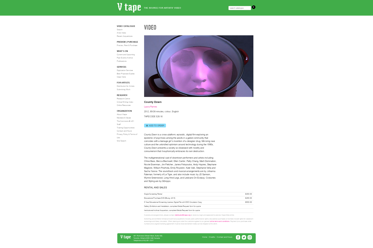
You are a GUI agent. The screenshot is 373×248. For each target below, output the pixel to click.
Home (204, 237)
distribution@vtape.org (183, 215)
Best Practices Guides (126, 74)
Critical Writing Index (125, 102)
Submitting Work (123, 89)
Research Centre (123, 99)
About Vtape (122, 114)
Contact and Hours (124, 131)
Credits (212, 237)
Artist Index (121, 33)
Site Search (121, 141)
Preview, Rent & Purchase (127, 45)
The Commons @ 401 (125, 121)
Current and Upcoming (126, 55)
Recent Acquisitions (125, 36)
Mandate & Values (124, 118)
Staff (119, 124)
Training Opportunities (125, 128)
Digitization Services (125, 70)
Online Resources (124, 105)
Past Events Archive (125, 58)
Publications (121, 61)
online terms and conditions (219, 221)
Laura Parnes (150, 107)
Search (119, 30)
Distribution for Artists (125, 86)
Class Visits (121, 77)
